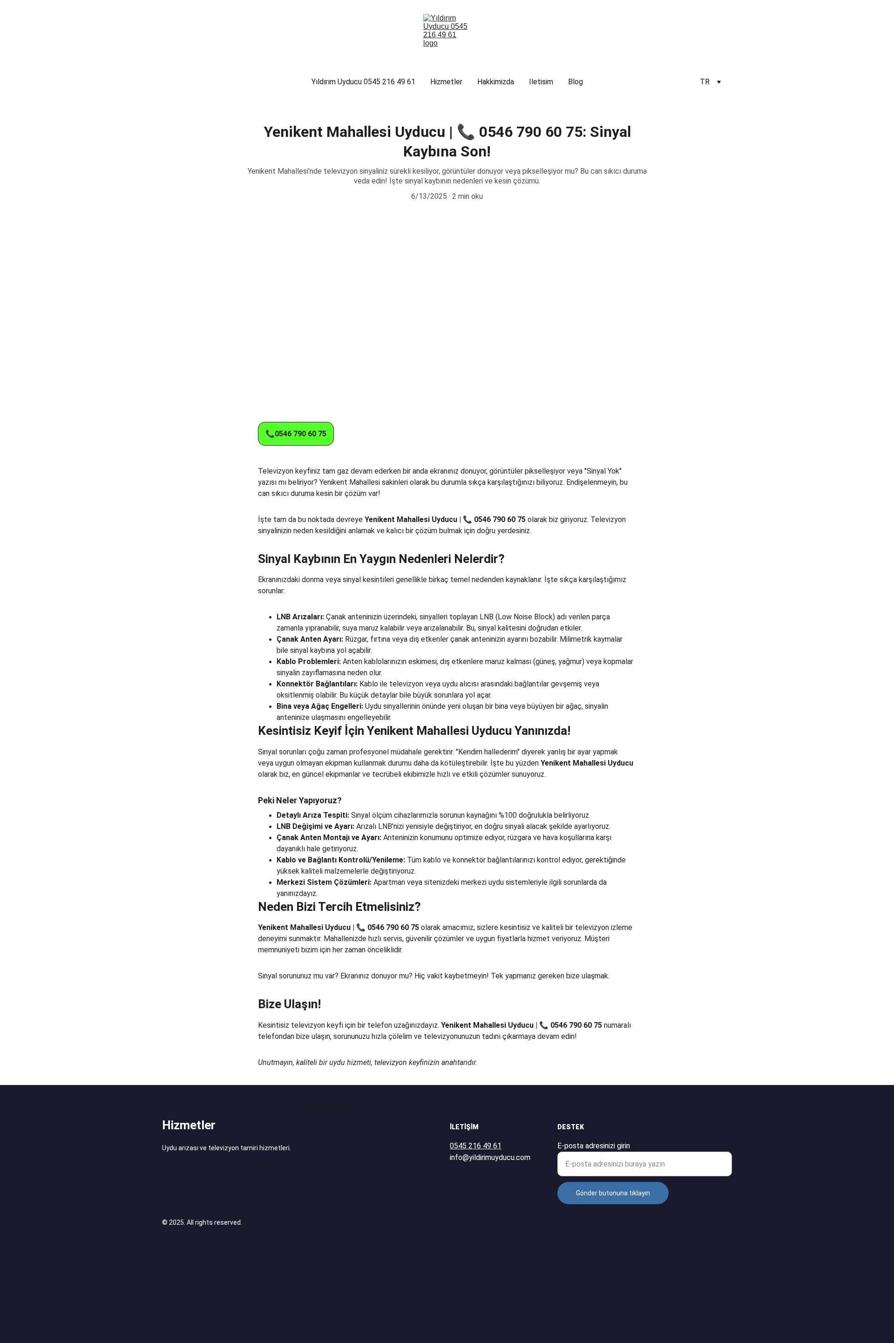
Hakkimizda (495, 81)
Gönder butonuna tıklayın (613, 1193)
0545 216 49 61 (475, 1145)
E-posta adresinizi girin (593, 1145)
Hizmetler (446, 81)
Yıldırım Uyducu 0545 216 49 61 (363, 81)
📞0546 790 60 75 (295, 433)
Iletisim (541, 81)
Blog (575, 81)
